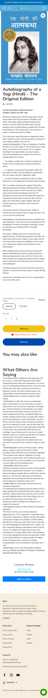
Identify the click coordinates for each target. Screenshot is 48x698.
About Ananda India (10, 630)
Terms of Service (8, 639)
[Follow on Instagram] (11, 675)
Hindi (29, 630)
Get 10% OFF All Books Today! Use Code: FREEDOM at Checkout (24, 2)
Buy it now (24, 342)
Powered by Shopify (34, 690)
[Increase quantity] (16, 318)
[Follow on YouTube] (18, 675)
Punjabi (29, 643)
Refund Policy (8, 643)
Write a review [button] (24, 579)
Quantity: (6, 314)
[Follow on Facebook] (4, 675)
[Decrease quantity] (6, 318)
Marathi (29, 635)
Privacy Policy (7, 635)
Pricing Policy (7, 647)
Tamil (28, 639)
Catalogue (6, 618)
